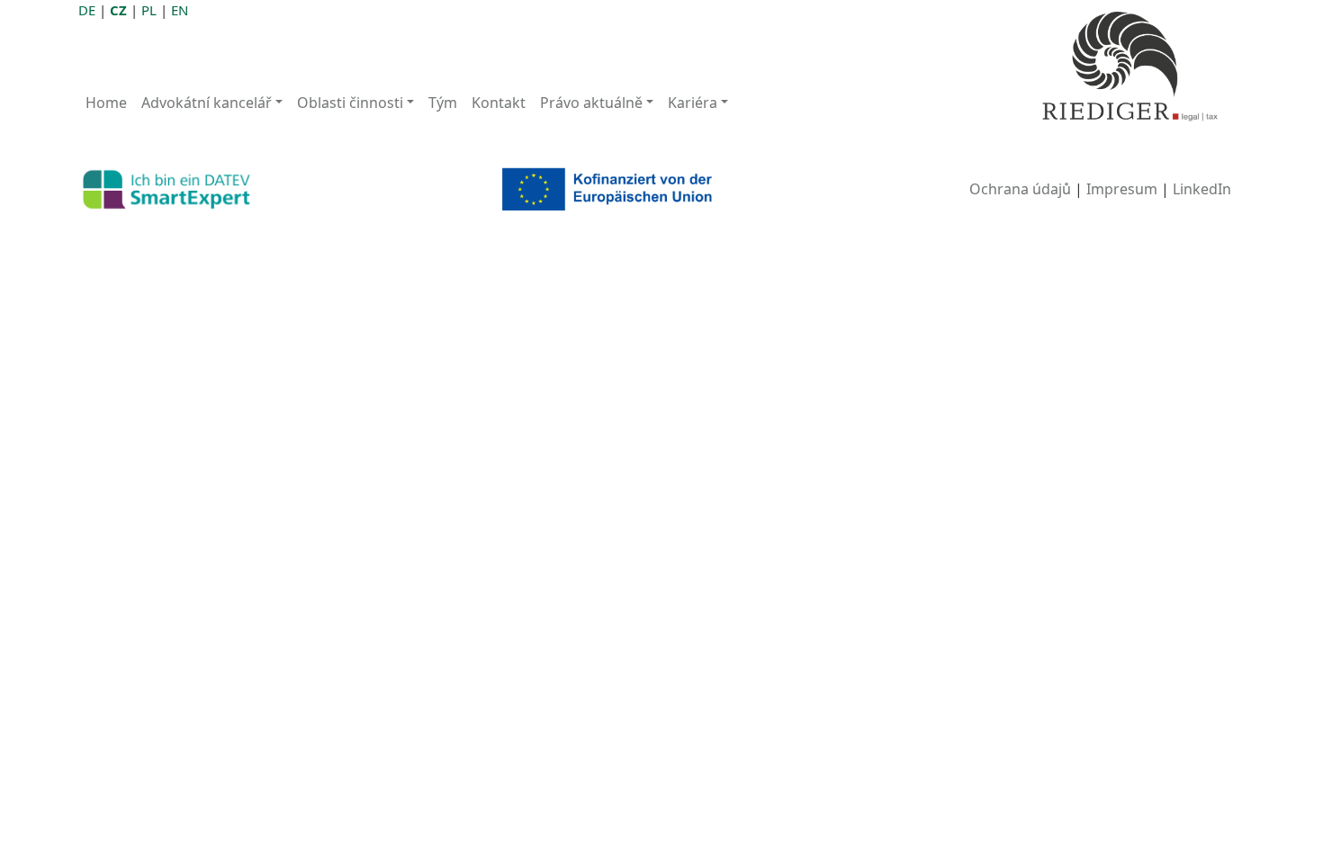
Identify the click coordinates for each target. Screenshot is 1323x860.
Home (106, 102)
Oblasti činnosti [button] (350, 102)
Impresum (1121, 189)
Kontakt (499, 102)
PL (149, 10)
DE (86, 10)
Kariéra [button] (692, 102)
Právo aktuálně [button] (591, 102)
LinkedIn (1202, 189)
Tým (442, 102)
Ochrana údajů (1020, 189)
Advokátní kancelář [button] (206, 102)
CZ (118, 10)
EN (179, 10)
